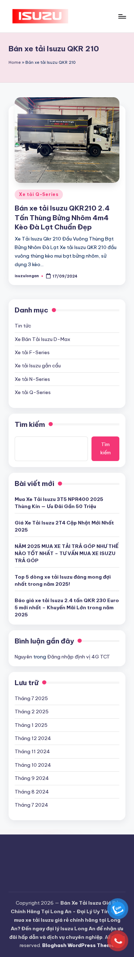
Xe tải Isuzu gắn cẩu (38, 365)
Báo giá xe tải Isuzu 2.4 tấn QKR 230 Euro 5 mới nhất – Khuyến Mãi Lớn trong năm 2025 (67, 607)
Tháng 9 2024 (32, 778)
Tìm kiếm (30, 424)
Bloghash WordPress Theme (78, 945)
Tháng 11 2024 (32, 751)
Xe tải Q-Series (39, 194)
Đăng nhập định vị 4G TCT (78, 656)
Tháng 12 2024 (33, 738)
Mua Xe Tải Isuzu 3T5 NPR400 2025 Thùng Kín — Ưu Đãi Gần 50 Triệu (59, 502)
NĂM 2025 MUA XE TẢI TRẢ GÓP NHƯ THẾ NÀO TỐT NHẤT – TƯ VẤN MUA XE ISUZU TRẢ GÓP (67, 553)
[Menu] (121, 16)
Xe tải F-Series (32, 352)
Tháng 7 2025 (31, 698)
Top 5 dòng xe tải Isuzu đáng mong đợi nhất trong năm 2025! (63, 580)
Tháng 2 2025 (32, 711)
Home (15, 62)
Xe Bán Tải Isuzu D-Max (42, 339)
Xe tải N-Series (32, 379)
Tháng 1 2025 (31, 725)
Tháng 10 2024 (33, 765)
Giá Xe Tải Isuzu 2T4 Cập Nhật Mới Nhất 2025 (64, 526)
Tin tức (23, 325)
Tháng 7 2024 (31, 805)
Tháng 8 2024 (32, 791)
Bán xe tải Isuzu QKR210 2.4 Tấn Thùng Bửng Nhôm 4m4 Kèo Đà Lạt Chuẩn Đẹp (62, 218)
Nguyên (23, 656)
